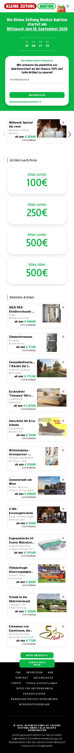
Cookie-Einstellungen (42, 683)
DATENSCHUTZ (43, 678)
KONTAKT (21, 678)
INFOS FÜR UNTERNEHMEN (34, 688)
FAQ (18, 672)
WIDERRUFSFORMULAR (34, 704)
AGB (50, 672)
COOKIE (16, 683)
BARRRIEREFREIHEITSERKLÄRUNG (34, 699)
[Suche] (58, 6)
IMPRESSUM (34, 672)
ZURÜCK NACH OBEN (37, 663)
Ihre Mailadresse (19, 79)
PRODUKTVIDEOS (34, 694)
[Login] (63, 6)
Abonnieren (37, 95)
